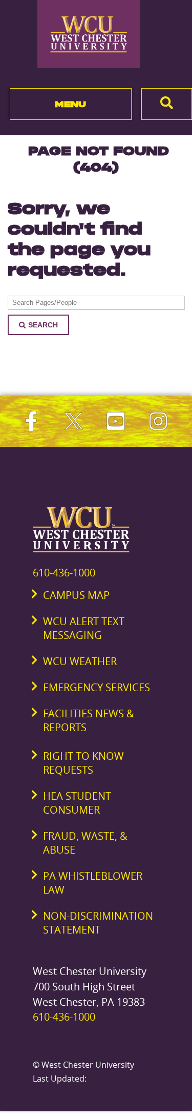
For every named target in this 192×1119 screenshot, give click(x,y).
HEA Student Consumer (77, 803)
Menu (70, 104)
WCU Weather (80, 661)
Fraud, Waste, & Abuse (85, 843)
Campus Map (76, 595)
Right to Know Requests (83, 763)
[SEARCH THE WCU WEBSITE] (166, 104)
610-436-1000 (64, 572)
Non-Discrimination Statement (98, 923)
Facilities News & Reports (88, 720)
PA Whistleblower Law (92, 883)
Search (43, 325)
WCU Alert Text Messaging (83, 628)
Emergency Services (96, 687)
